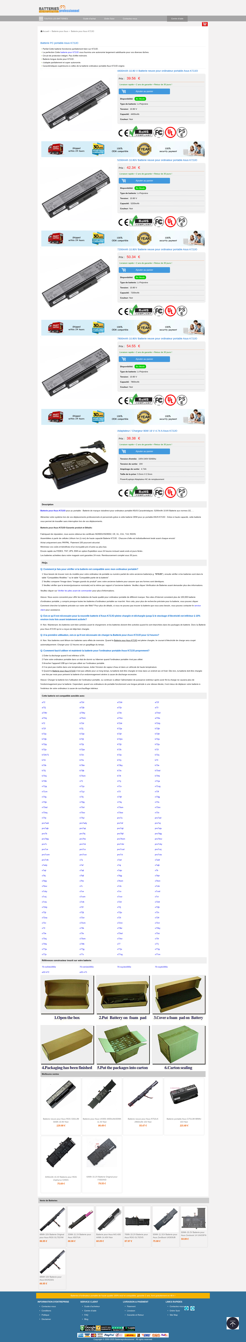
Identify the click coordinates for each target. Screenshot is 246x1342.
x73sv (119, 938)
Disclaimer (46, 1319)
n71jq (44, 786)
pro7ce (45, 849)
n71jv (82, 786)
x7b (156, 870)
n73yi (82, 818)
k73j (44, 770)
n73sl (82, 807)
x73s (82, 933)
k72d (82, 723)
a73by (82, 713)
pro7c (44, 844)
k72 (43, 723)
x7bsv (44, 886)
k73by (120, 765)
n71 (81, 781)
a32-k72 (45, 972)
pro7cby (158, 844)
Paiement (131, 1306)
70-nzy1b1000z (124, 967)
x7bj (44, 875)
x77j (157, 944)
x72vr (157, 923)
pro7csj (158, 849)
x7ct (157, 896)
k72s (82, 760)
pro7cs (83, 849)
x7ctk (82, 902)
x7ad (119, 860)
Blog (86, 1319)
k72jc (44, 734)
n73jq (82, 802)
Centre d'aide (177, 18)
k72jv (44, 749)
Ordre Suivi (109, 18)
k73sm (83, 776)
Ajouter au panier (144, 91)
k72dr (119, 723)
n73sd (44, 807)
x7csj (44, 896)
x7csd (157, 891)
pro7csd (120, 849)
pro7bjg (158, 833)
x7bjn (157, 875)
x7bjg (119, 875)
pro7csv (83, 854)
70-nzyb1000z (161, 967)
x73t (157, 938)
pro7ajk (45, 828)
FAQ (86, 1315)
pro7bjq (45, 839)
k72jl (82, 739)
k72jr (82, 744)
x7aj (119, 865)
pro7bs (83, 839)
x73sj (44, 938)
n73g (44, 797)
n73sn (157, 807)
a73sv (120, 718)
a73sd (157, 713)
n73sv (82, 812)
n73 (119, 791)
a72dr (119, 702)
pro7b (44, 833)
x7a (81, 860)
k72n (82, 755)
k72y (119, 760)
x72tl (157, 917)
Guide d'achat (89, 18)
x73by (157, 928)
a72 (43, 702)
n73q (119, 802)
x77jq (157, 949)
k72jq (44, 744)
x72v (44, 923)
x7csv (119, 896)
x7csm (82, 896)
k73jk (82, 770)
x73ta (44, 944)
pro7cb (83, 844)
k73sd (157, 770)
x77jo (119, 949)
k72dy (157, 723)
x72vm (83, 923)
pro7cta (158, 854)
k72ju (157, 744)
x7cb (119, 886)
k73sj (44, 776)
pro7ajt (120, 828)
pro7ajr (83, 828)
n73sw (120, 812)
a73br (44, 713)
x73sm (83, 938)
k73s (119, 770)
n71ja (157, 781)
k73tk (44, 781)
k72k (119, 749)
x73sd (120, 933)
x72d (119, 902)
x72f (81, 907)
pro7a (119, 818)
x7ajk (157, 865)
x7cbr (157, 886)
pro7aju (158, 828)
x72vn (120, 923)
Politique (45, 1315)
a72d (82, 702)
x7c (81, 886)
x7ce (82, 891)
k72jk (44, 739)
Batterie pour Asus (60, 31)
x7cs (119, 891)
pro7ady (83, 823)
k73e (157, 765)
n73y (44, 818)
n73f (157, 791)
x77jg (82, 949)
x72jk (157, 907)
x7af (81, 865)
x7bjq (44, 881)
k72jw (82, 749)
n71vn (44, 791)
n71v (119, 786)
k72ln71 (45, 755)
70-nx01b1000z (49, 967)
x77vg (120, 954)
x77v (82, 954)
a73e (119, 713)
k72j (81, 728)
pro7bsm (121, 839)
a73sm (83, 718)
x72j (119, 907)
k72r (44, 760)
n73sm (120, 807)
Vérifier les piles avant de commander (75, 591)
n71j (119, 781)
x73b (82, 928)
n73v (157, 812)
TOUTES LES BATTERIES (56, 18)
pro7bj (82, 833)
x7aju (119, 870)
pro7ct (120, 854)
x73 (43, 928)
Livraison (131, 1310)
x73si (157, 933)
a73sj (44, 718)
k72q (157, 755)
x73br (119, 928)
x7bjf (82, 875)
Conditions (46, 1310)
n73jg (157, 797)
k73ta (157, 776)
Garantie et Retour (135, 1315)
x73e (44, 933)
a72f (157, 702)
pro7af (120, 823)
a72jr (119, 707)
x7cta (44, 902)
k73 (156, 760)
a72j (44, 707)
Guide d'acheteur (92, 1306)
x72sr (82, 917)
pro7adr (45, 823)
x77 (118, 944)
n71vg (157, 786)
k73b (44, 765)
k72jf (119, 734)
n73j (81, 797)
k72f (44, 728)
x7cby (44, 891)
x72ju (119, 912)
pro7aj (158, 823)
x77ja (44, 949)
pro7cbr (120, 844)
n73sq (44, 812)
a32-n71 (83, 972)
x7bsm (120, 881)
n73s (157, 802)
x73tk (82, 944)
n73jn (44, 802)
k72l (157, 749)
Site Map (174, 1315)
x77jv (44, 954)
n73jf (119, 797)
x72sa (44, 917)
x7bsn (157, 881)
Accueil (46, 31)
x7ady (44, 865)
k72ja (119, 728)
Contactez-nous (130, 18)
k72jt (119, 744)
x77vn (157, 954)
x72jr (44, 912)
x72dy (44, 907)
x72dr (157, 902)
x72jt (82, 912)
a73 (156, 707)
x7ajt (82, 870)
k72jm (120, 739)
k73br (82, 765)
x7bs (82, 881)
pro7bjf (120, 833)
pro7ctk (45, 860)
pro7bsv (158, 839)
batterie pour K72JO (70, 52)
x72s (157, 912)
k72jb (157, 728)
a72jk (82, 707)
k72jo (157, 739)
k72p (119, 755)
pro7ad (158, 818)
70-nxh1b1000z (87, 967)
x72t (119, 917)
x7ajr (44, 870)
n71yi (82, 791)
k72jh (157, 734)
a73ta (157, 718)
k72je (82, 734)
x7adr (157, 860)
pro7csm (46, 854)
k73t (119, 776)
